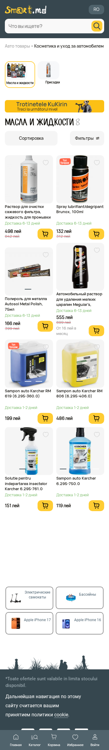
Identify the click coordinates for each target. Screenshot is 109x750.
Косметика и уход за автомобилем (69, 46)
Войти (95, 745)
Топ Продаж (64, 161)
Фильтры (84, 138)
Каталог (35, 745)
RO (96, 9)
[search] (96, 26)
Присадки (52, 82)
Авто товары (17, 46)
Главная (16, 745)
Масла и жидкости (20, 82)
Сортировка (31, 138)
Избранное (75, 745)
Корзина (54, 745)
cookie (61, 715)
